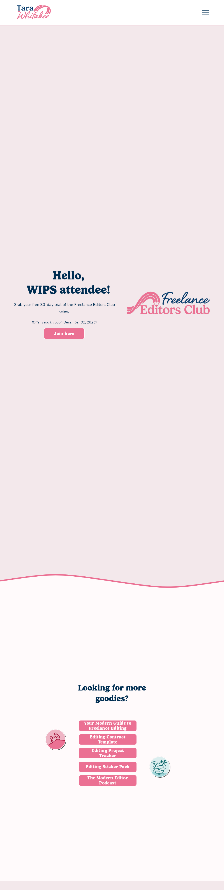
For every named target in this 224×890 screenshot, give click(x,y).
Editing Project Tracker (107, 753)
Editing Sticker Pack (108, 766)
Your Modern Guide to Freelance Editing (107, 726)
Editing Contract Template (108, 740)
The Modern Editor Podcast (107, 780)
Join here (64, 333)
